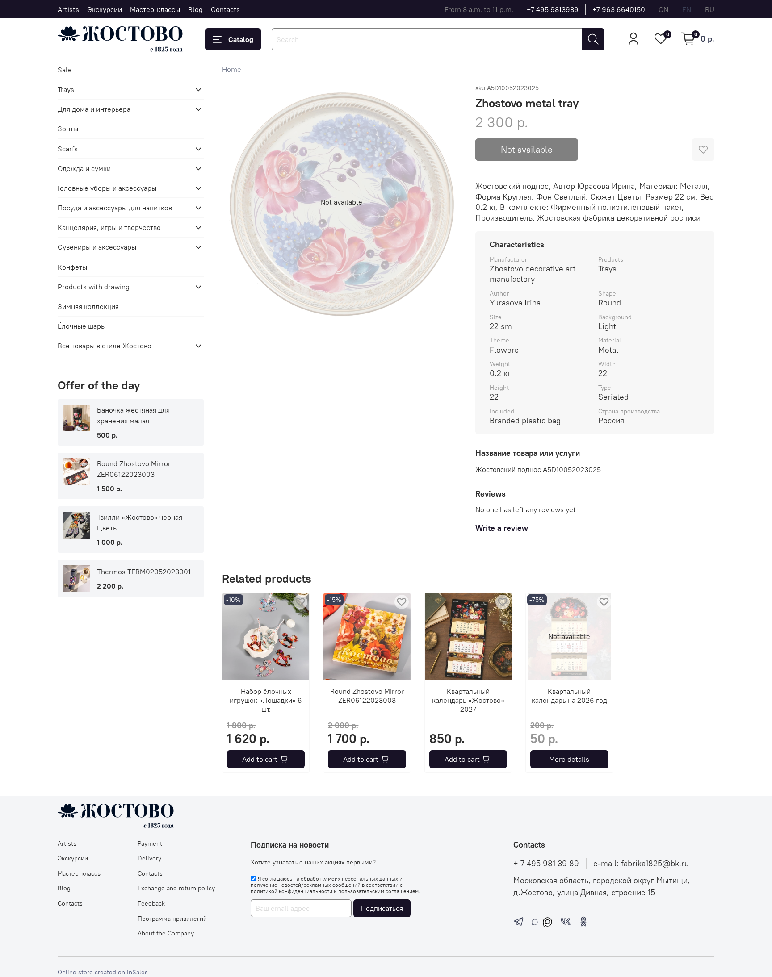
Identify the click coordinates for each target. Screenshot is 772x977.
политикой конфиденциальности (291, 891)
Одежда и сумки (84, 168)
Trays (66, 89)
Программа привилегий (172, 918)
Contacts (225, 9)
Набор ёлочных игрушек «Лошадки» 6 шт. (266, 700)
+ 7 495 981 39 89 (546, 863)
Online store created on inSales (103, 972)
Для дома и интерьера (94, 108)
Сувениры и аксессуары (97, 246)
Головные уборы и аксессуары (107, 188)
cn (663, 9)
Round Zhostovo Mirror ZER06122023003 (367, 696)
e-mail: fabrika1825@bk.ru (641, 863)
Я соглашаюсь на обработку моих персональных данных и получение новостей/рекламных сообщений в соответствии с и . (335, 885)
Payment (150, 843)
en (686, 9)
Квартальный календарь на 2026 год (569, 696)
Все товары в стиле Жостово (104, 345)
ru (709, 9)
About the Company (166, 933)
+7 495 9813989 (553, 9)
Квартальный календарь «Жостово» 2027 (468, 700)
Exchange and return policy (176, 888)
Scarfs (68, 148)
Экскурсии (104, 9)
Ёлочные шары (82, 325)
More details (569, 759)
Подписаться (382, 908)
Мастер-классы (155, 9)
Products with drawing (94, 286)
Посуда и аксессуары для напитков (115, 207)
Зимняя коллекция (88, 306)
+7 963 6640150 (618, 9)
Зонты (68, 128)
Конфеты (72, 267)
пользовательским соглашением (378, 891)
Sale (65, 69)
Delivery (149, 858)
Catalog (240, 39)
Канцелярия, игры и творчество (109, 227)
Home (231, 69)
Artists (68, 9)
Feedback (151, 903)
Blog (195, 9)
